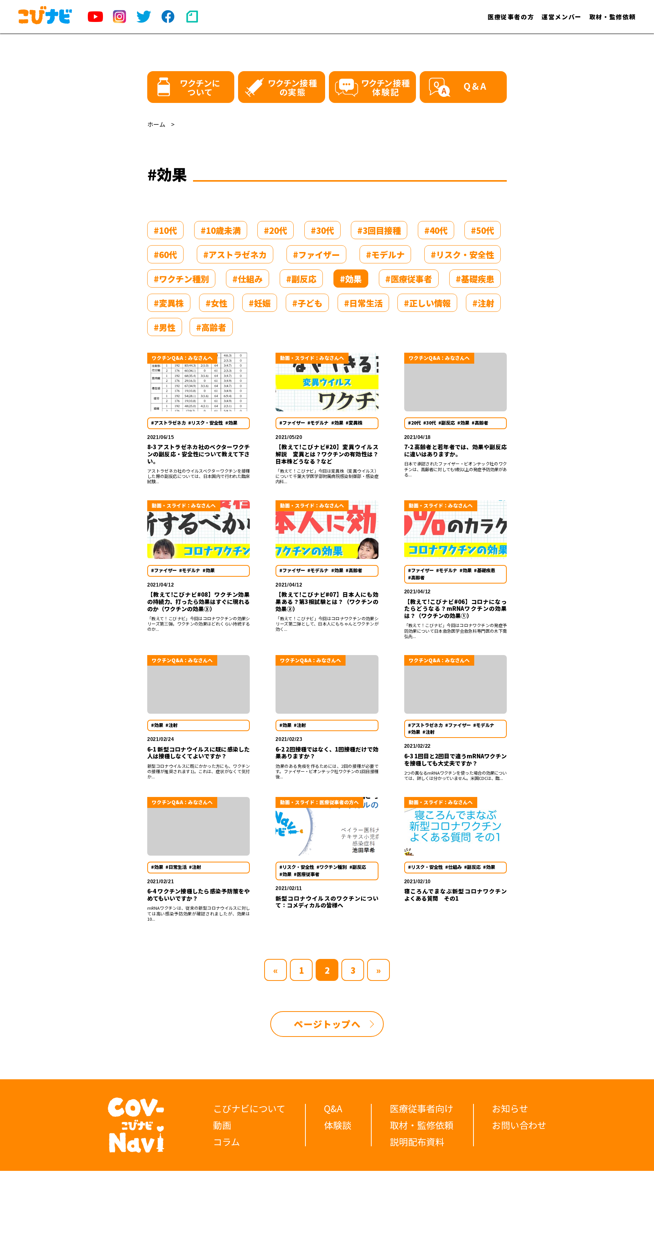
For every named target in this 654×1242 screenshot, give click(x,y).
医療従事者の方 (510, 17)
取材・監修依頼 (612, 17)
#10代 (165, 230)
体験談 (337, 1124)
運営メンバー (562, 17)
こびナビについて (249, 1108)
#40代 (436, 230)
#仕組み (247, 278)
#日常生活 (363, 303)
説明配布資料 (417, 1141)
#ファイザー (316, 254)
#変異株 (169, 303)
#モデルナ (385, 254)
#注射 (483, 303)
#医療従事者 (408, 278)
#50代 (482, 230)
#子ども (307, 303)
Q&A (333, 1108)
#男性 (165, 327)
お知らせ (510, 1108)
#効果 (351, 278)
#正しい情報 (427, 303)
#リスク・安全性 (462, 254)
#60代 (165, 254)
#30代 (322, 230)
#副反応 (301, 278)
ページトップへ (327, 1023)
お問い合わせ (519, 1124)
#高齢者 (211, 327)
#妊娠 (260, 303)
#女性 (216, 303)
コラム (226, 1141)
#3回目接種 (379, 230)
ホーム (156, 124)
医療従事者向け (421, 1108)
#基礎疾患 (475, 278)
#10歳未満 (221, 230)
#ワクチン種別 (181, 278)
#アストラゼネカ (235, 254)
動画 (222, 1124)
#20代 (275, 230)
